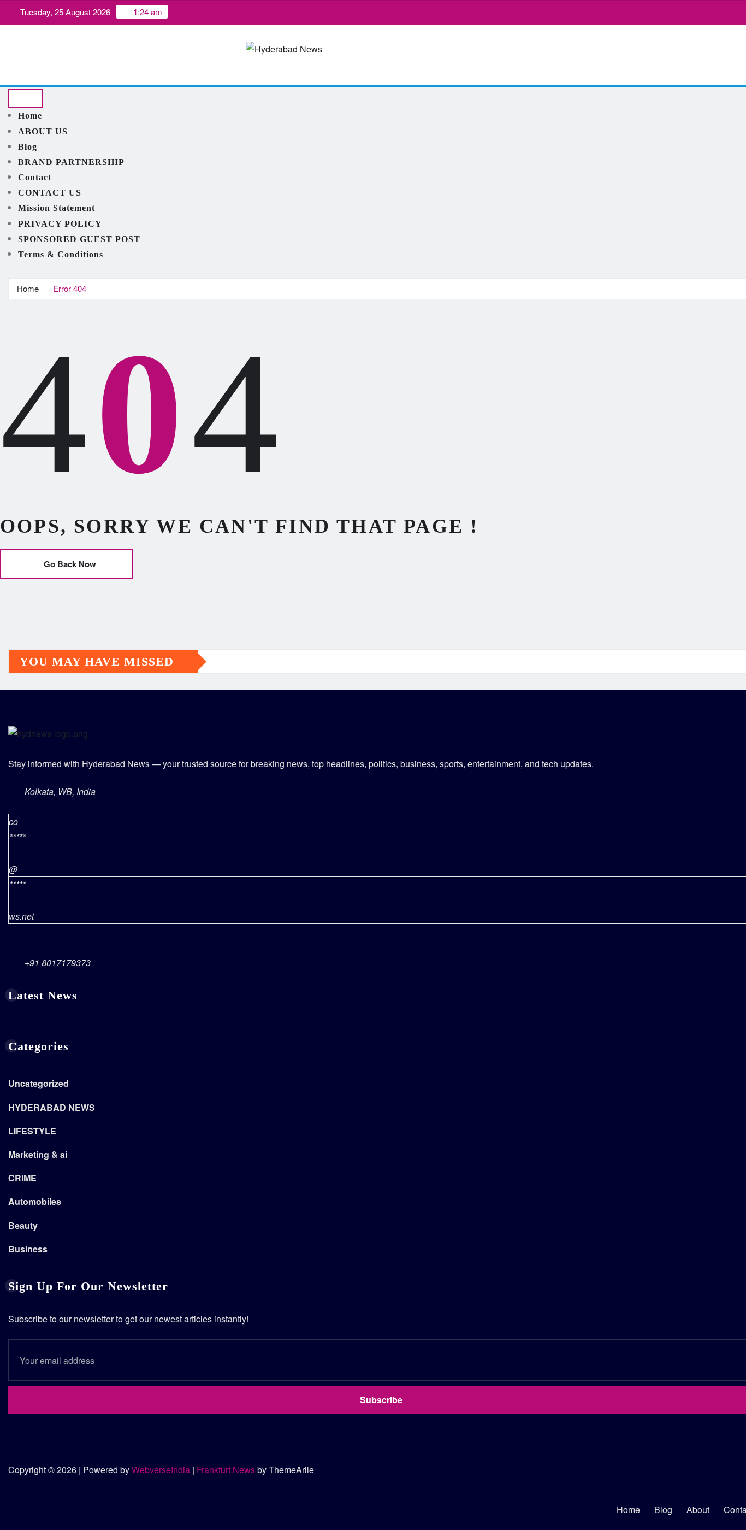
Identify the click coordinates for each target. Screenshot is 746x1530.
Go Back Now (70, 564)
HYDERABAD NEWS (51, 1107)
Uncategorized (38, 1083)
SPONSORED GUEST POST (79, 239)
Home (30, 115)
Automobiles (34, 1201)
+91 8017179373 (58, 962)
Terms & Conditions (60, 254)
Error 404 (69, 288)
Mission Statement (56, 208)
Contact (34, 177)
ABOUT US (43, 131)
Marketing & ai (37, 1154)
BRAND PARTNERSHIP (71, 162)
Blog (27, 146)
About (697, 1509)
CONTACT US (49, 192)
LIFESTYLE (32, 1131)
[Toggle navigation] (25, 98)
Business (28, 1249)
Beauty (23, 1225)
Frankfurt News (226, 1469)
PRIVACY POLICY (60, 223)
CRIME (22, 1178)
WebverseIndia (161, 1469)
